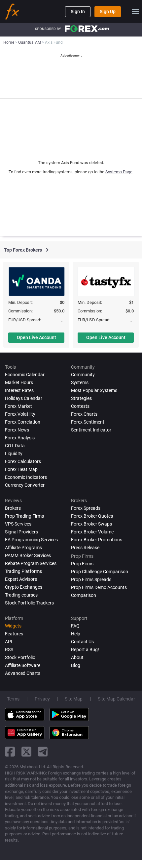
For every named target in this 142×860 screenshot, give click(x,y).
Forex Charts (84, 414)
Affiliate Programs (23, 547)
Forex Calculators (23, 461)
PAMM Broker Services (28, 555)
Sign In (78, 11)
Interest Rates (19, 390)
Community (83, 374)
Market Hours (19, 382)
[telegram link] (43, 751)
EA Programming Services (31, 539)
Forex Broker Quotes (92, 516)
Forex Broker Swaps (91, 524)
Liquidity (13, 453)
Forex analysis (20, 437)
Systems (80, 382)
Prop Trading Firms (24, 516)
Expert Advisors (21, 579)
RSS (9, 649)
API (8, 641)
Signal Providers (21, 531)
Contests (80, 406)
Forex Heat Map (21, 469)
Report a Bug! (85, 649)
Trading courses (21, 595)
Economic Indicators (26, 477)
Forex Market (18, 406)
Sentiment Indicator (91, 429)
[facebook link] (10, 751)
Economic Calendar (25, 374)
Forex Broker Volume (92, 531)
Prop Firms (82, 563)
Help (75, 633)
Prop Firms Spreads (91, 579)
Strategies (81, 398)
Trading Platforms (23, 571)
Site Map (74, 698)
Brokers (13, 508)
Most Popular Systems (94, 390)
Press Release (85, 547)
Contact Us (82, 641)
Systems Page (118, 171)
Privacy (42, 698)
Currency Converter (25, 485)
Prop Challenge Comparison (99, 571)
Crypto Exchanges (23, 587)
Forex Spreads (85, 508)
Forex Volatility (20, 414)
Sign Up (108, 11)
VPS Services (18, 524)
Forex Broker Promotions (96, 539)
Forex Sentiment (87, 422)
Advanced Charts (22, 673)
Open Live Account (36, 337)
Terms (13, 698)
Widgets (13, 625)
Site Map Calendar (116, 698)
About (77, 657)
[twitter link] (26, 751)
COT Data (15, 445)
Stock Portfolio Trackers (29, 602)
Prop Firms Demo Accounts (99, 587)
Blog (75, 665)
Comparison (83, 595)
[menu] (135, 11)
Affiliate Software (22, 665)
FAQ (75, 625)
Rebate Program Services (30, 563)
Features (14, 633)
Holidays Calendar (23, 398)
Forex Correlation (22, 422)
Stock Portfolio (20, 657)
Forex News (17, 429)
